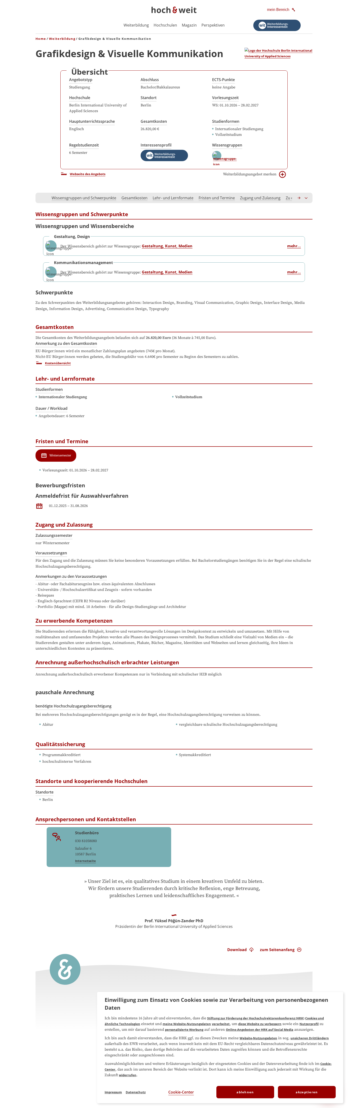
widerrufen (127, 1075)
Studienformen (225, 121)
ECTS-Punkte (223, 79)
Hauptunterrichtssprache (92, 121)
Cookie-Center (181, 1092)
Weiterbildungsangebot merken (250, 174)
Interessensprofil (156, 145)
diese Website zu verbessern (259, 1024)
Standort (148, 97)
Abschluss (150, 79)
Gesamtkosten (154, 121)
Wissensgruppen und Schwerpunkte (84, 198)
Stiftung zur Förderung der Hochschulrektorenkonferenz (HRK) (255, 1018)
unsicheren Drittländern (309, 1038)
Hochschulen (165, 25)
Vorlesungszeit (225, 97)
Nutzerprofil (309, 1024)
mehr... (294, 246)
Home (41, 38)
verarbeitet (221, 1024)
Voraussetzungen (51, 553)
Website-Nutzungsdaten (258, 1038)
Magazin (189, 25)
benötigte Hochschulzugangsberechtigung (74, 706)
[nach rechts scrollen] (299, 198)
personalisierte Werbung (184, 1029)
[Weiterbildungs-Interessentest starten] (277, 25)
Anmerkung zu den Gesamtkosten (66, 343)
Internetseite (85, 861)
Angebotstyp (80, 79)
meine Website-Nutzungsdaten (187, 1024)
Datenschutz (136, 1092)
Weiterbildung (136, 25)
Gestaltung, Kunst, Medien (167, 246)
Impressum (113, 1092)
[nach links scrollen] (41, 198)
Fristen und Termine (217, 198)
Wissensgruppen (227, 145)
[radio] (56, 455)
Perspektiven (213, 25)
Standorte (45, 792)
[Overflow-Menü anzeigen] (306, 198)
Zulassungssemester (54, 535)
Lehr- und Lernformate (173, 198)
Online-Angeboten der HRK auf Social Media (259, 1029)
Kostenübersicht (58, 363)
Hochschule (79, 97)
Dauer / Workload (51, 408)
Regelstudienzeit (84, 145)
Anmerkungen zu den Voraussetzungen (71, 576)
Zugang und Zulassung (260, 198)
